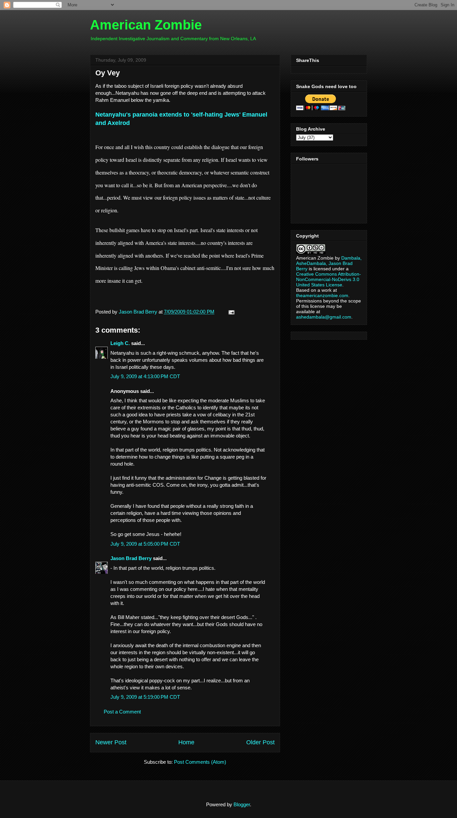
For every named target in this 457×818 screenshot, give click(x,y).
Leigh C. (120, 343)
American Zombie (146, 24)
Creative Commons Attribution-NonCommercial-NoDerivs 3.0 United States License (328, 279)
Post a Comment (122, 711)
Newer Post (110, 742)
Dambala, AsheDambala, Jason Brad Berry (329, 263)
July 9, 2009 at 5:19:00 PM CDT (145, 697)
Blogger (242, 804)
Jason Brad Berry (131, 558)
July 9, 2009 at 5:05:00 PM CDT (145, 544)
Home (186, 742)
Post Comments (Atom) (200, 762)
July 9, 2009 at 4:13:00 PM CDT (145, 376)
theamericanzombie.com (322, 295)
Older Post (260, 742)
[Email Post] (230, 312)
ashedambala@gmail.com (323, 317)
